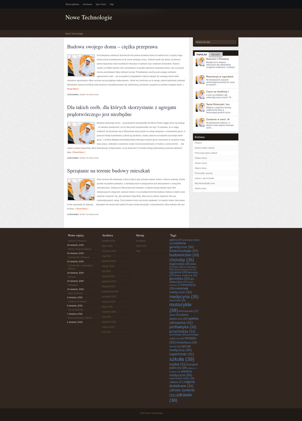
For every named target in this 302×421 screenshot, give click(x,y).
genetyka (179, 278)
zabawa (176, 382)
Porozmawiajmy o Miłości (80, 318)
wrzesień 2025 (109, 296)
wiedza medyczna (180, 373)
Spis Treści (101, 4)
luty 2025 (106, 332)
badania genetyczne (181, 245)
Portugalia (73, 285)
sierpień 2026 (108, 241)
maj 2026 (106, 256)
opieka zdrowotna (183, 320)
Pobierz (198, 143)
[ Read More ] (78, 152)
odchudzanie (188, 311)
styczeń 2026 (108, 276)
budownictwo (184, 255)
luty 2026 (106, 271)
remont (175, 346)
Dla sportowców (75, 310)
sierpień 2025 (108, 301)
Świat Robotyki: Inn (218, 104)
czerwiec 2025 (109, 312)
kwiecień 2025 (109, 322)
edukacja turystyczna (185, 269)
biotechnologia (183, 251)
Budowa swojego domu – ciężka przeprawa (112, 46)
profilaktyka (182, 327)
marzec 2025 (108, 327)
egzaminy (178, 272)
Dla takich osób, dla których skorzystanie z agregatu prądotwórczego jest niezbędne (121, 110)
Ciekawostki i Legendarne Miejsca (80, 267)
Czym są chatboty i (217, 91)
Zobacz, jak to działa (204, 178)
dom (178, 267)
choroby (181, 259)
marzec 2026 (108, 266)
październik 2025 (110, 291)
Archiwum (87, 4)
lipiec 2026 (107, 246)
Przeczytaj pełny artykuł (206, 153)
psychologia (177, 334)
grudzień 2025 (109, 281)
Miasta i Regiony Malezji (79, 249)
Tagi (112, 4)
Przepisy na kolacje (77, 301)
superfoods (181, 354)
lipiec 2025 (107, 307)
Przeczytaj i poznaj (204, 173)
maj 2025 (106, 317)
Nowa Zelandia (75, 293)
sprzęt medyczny (180, 348)
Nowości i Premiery (217, 58)
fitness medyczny (185, 275)
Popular (202, 54)
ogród (174, 315)
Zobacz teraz (201, 158)
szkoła (181, 359)
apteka (175, 239)
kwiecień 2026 (109, 261)
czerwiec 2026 (109, 251)
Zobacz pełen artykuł (204, 148)
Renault (72, 277)
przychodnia (182, 331)
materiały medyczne (180, 290)
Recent (215, 54)
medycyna (184, 296)
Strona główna (72, 4)
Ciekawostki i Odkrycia (78, 257)
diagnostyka (179, 263)
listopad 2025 (108, 286)
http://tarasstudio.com (205, 183)
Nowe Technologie (88, 17)
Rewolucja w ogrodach (219, 76)
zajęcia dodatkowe (182, 384)
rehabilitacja (186, 342)
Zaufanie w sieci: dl (217, 119)
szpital (177, 364)
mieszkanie (177, 300)
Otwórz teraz (201, 168)
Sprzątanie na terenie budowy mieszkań (108, 170)
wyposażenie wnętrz (181, 378)
